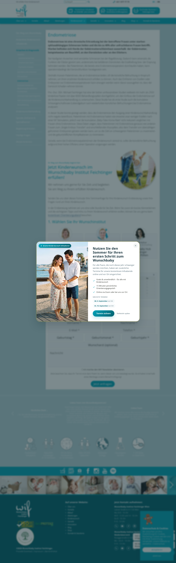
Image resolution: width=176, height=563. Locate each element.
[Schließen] (135, 245)
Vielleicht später (123, 313)
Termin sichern (103, 313)
